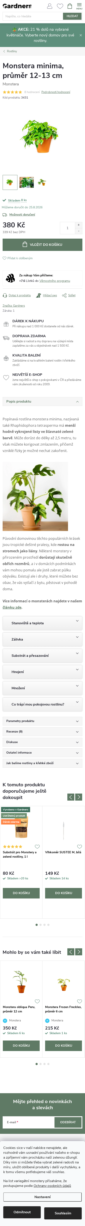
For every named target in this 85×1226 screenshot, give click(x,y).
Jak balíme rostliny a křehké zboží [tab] (30, 763)
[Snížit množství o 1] (78, 231)
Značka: (14, 306)
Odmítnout (22, 1212)
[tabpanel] (21, 862)
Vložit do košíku (46, 244)
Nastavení (42, 1197)
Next (78, 797)
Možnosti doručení (22, 214)
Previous (70, 797)
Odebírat (68, 1122)
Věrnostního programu (54, 281)
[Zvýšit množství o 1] (78, 225)
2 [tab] (40, 925)
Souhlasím (63, 1213)
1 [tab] (37, 925)
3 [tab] (44, 925)
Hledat (72, 16)
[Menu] (79, 6)
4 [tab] (48, 925)
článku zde (12, 607)
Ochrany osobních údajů (52, 1185)
